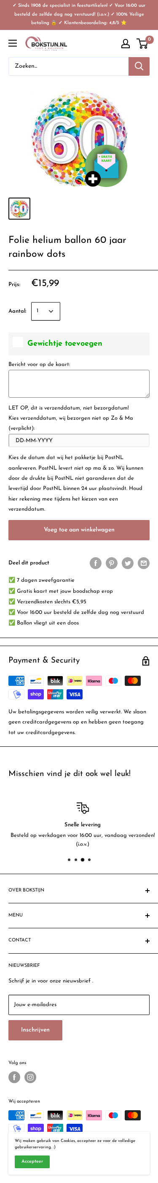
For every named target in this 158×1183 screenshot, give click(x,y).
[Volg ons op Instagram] (30, 1077)
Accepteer (32, 1161)
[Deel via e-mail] (144, 563)
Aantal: (17, 311)
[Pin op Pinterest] (112, 563)
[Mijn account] (125, 43)
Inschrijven (35, 1030)
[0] (142, 44)
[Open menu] (12, 43)
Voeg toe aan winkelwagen (79, 530)
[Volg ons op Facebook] (14, 1077)
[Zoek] (139, 66)
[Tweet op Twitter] (128, 563)
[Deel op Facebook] (96, 563)
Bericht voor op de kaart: (39, 364)
